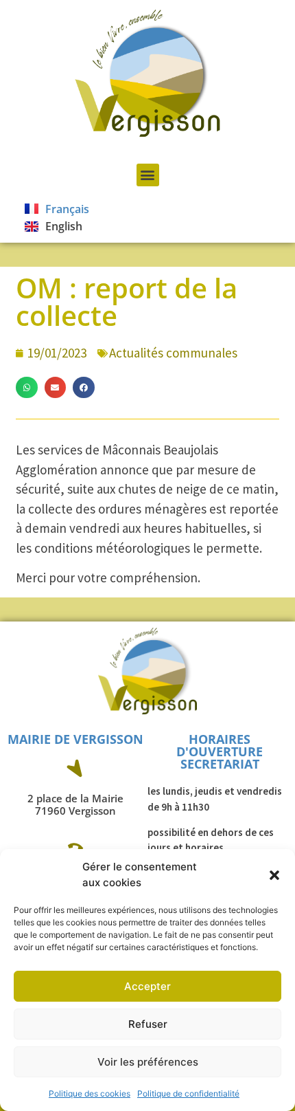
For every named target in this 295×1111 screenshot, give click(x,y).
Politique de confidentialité (188, 1093)
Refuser (147, 1024)
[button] (274, 875)
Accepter (147, 986)
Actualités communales (173, 352)
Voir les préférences (147, 1061)
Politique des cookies (89, 1093)
